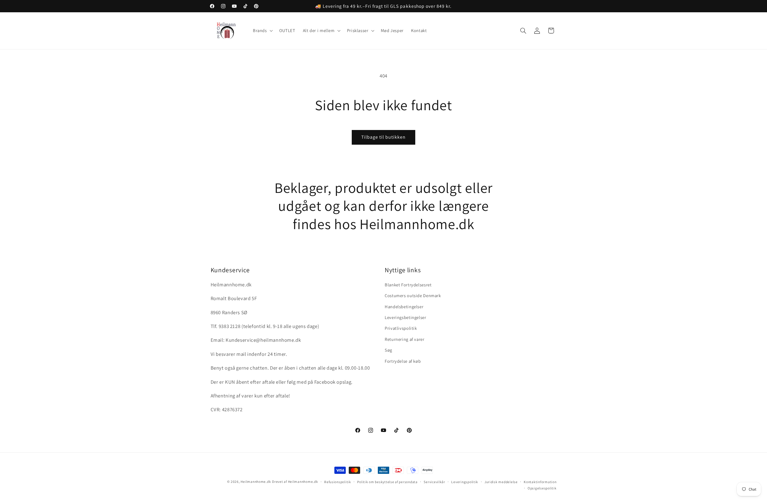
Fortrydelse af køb (403, 361)
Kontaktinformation (540, 482)
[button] (262, 30)
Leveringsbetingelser (405, 317)
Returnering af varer (405, 339)
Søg (388, 350)
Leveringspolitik (464, 482)
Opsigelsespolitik (542, 488)
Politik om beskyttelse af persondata (387, 482)
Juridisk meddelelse (501, 482)
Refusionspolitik (337, 482)
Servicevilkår (434, 482)
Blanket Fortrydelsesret (408, 285)
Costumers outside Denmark (413, 295)
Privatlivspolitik (401, 328)
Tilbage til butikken (383, 137)
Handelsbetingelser (404, 306)
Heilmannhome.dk (256, 481)
